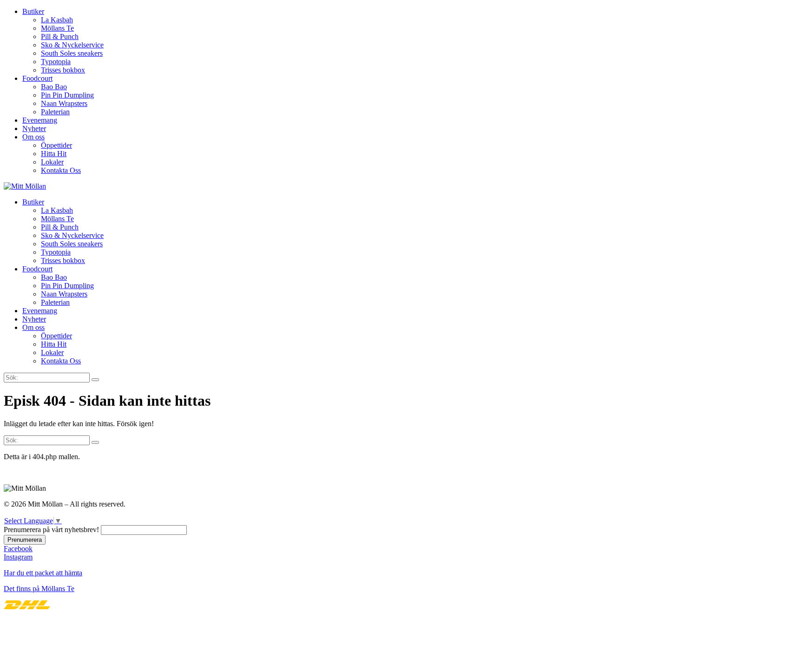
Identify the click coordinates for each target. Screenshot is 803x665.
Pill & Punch (60, 36)
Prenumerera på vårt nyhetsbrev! (51, 529)
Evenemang (39, 120)
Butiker (33, 11)
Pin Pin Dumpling (67, 95)
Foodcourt (37, 78)
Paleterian (55, 112)
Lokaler (52, 162)
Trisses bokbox (63, 70)
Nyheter (34, 128)
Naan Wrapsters (64, 103)
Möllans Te (57, 28)
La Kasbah (57, 20)
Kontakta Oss (61, 170)
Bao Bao (54, 87)
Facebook (18, 549)
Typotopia (56, 62)
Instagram (18, 557)
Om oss (33, 137)
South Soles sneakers (72, 53)
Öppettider (56, 145)
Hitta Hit (53, 154)
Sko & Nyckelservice (72, 45)
